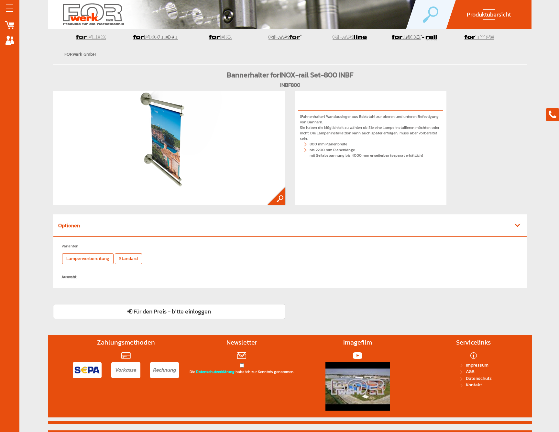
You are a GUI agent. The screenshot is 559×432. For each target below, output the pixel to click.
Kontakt (474, 384)
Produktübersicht (489, 14)
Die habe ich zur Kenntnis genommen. (242, 372)
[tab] (290, 226)
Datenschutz (479, 378)
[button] (290, 225)
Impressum (477, 365)
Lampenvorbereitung (87, 258)
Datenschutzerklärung (215, 372)
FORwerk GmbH (80, 54)
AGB (470, 371)
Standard (128, 258)
